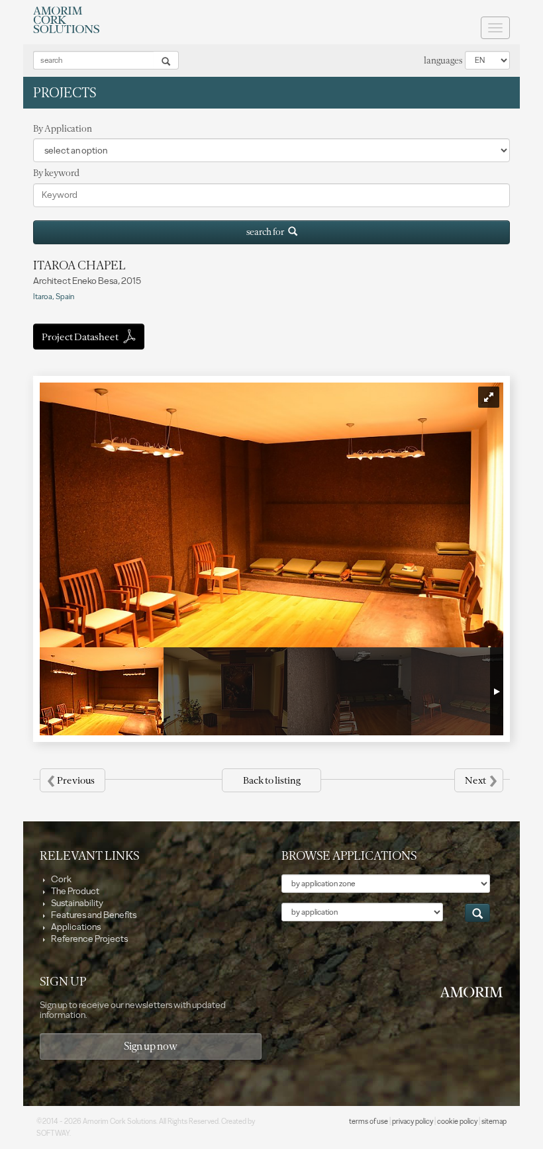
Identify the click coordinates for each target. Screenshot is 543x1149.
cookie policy (457, 1121)
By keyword (56, 173)
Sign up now (150, 1046)
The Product (74, 891)
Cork (61, 879)
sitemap (494, 1121)
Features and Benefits (93, 915)
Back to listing (271, 780)
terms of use (368, 1121)
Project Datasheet (81, 337)
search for (267, 232)
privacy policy (412, 1121)
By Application (62, 128)
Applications (75, 927)
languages (443, 60)
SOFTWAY (53, 1133)
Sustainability (76, 903)
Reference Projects (89, 938)
